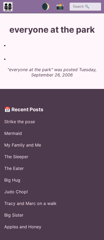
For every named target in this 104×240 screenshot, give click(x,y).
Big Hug (12, 180)
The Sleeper (16, 156)
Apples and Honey (22, 226)
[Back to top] (88, 226)
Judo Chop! (16, 191)
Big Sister (13, 215)
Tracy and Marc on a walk (30, 203)
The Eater (14, 168)
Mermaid (13, 133)
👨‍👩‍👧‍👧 (8, 6)
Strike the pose (19, 121)
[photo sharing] (4, 45)
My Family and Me (22, 145)
